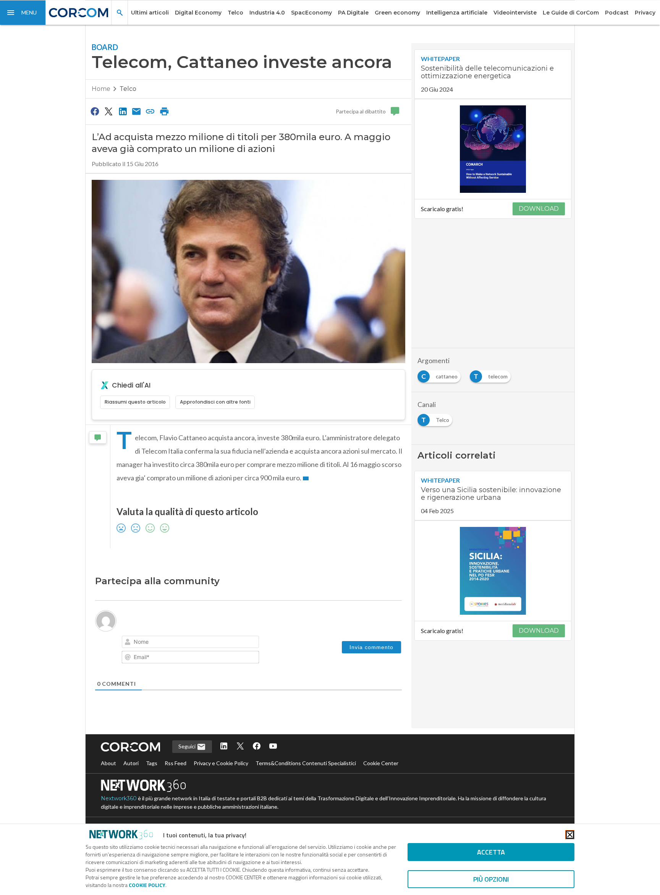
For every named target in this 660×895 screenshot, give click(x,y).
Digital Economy (198, 12)
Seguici (187, 746)
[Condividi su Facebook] (95, 111)
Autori (131, 763)
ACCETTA (491, 852)
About (108, 763)
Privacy (645, 12)
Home (101, 88)
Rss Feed (175, 763)
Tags (151, 763)
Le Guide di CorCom (571, 12)
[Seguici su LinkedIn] (223, 746)
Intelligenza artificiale (456, 12)
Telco (235, 12)
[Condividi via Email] (136, 111)
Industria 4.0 (267, 12)
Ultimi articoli (150, 12)
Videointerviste (515, 12)
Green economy (397, 12)
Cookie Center (380, 763)
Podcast (617, 12)
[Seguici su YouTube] (273, 746)
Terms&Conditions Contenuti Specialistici (306, 763)
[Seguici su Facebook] (256, 746)
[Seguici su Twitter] (240, 746)
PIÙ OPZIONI (491, 879)
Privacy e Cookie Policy (221, 763)
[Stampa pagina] (164, 111)
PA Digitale (353, 12)
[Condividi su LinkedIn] (122, 111)
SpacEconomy (311, 12)
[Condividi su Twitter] (108, 111)
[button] (23, 12)
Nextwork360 (119, 798)
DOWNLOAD (539, 208)
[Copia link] (150, 111)
